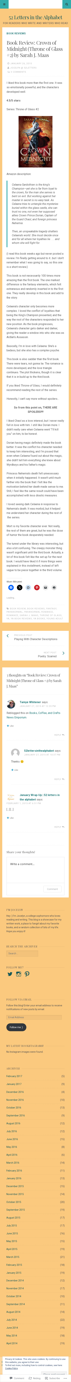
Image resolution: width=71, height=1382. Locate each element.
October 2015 (13, 1202)
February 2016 (14, 1170)
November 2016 (15, 1100)
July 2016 (11, 1131)
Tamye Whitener (30, 702)
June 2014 (12, 1327)
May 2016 (11, 1147)
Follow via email (19, 999)
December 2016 (15, 1092)
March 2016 (12, 1162)
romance (12, 615)
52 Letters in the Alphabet (35, 17)
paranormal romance (38, 612)
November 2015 (15, 1194)
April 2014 (11, 1343)
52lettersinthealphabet (39, 750)
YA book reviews (21, 618)
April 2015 (11, 1249)
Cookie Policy (11, 1368)
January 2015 (13, 1272)
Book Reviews (16, 33)
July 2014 (11, 1319)
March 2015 (12, 1257)
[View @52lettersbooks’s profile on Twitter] (10, 974)
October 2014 (13, 1296)
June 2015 (12, 1233)
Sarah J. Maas (29, 615)
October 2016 (13, 1107)
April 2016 (11, 1154)
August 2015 (13, 1217)
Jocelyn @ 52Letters (23, 67)
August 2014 (13, 1312)
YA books (39, 618)
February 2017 (14, 1076)
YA (8, 618)
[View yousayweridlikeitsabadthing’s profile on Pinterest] (27, 974)
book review (18, 608)
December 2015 (15, 1186)
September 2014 (15, 1304)
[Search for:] (22, 953)
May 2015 (11, 1241)
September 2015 (15, 1209)
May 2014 (11, 1335)
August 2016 (13, 1123)
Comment (52, 889)
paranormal (15, 612)
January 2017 (13, 1084)
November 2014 (15, 1288)
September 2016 (15, 1115)
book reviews (36, 608)
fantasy (51, 608)
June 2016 (12, 1139)
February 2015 (14, 1265)
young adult (55, 618)
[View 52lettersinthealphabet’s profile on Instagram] (18, 974)
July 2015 (11, 1225)
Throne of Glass (51, 615)
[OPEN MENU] (4, 4)
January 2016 (13, 1178)
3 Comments (18, 72)
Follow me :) (16, 1027)
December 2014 (15, 1280)
